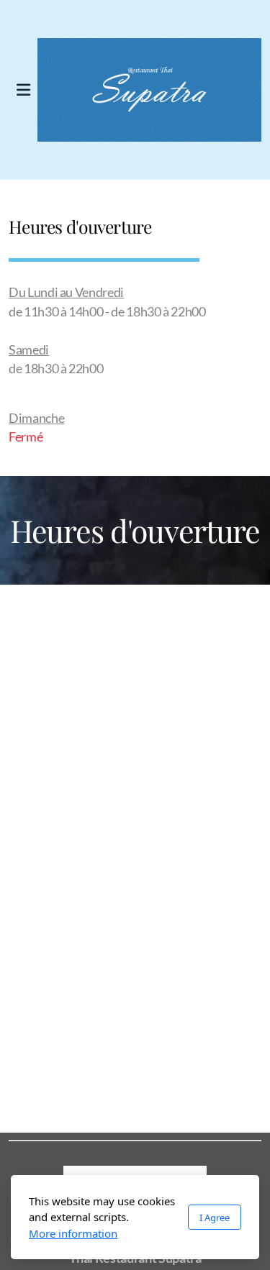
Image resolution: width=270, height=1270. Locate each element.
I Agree (214, 1217)
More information (73, 1233)
